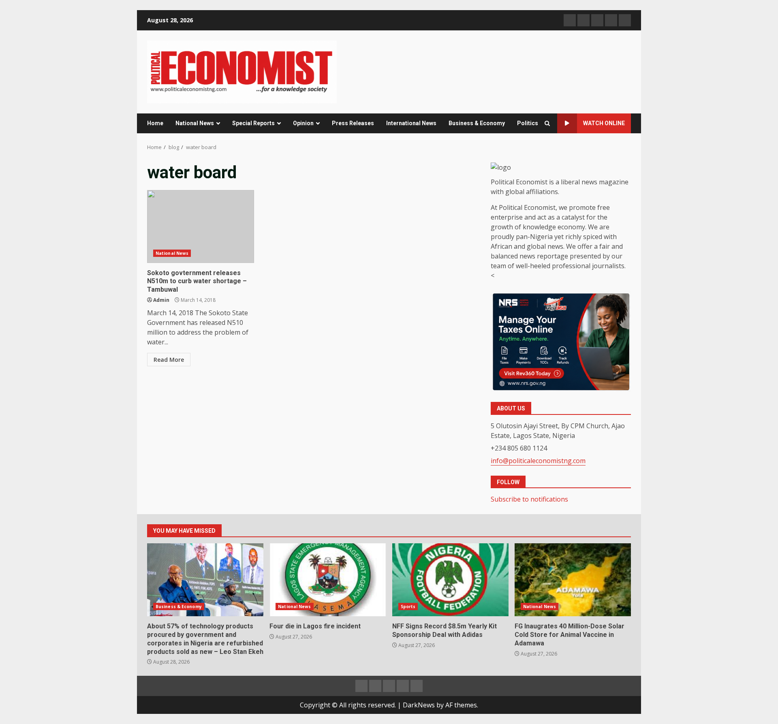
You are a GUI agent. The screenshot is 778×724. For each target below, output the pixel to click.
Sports (408, 606)
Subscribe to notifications (529, 499)
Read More (169, 359)
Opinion (303, 123)
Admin (161, 300)
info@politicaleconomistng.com (538, 460)
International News (411, 123)
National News (194, 123)
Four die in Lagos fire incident (327, 579)
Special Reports (253, 123)
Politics (527, 123)
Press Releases (353, 123)
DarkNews (419, 705)
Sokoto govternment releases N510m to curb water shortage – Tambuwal (200, 226)
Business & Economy (477, 123)
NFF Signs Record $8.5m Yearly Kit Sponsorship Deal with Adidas (450, 579)
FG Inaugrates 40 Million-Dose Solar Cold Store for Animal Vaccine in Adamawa (573, 579)
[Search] (547, 123)
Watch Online (604, 123)
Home (155, 123)
